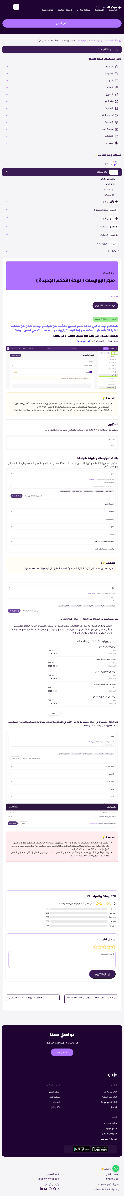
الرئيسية (113, 10)
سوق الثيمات (102, 243)
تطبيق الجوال (113, 251)
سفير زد (110, 143)
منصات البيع (108, 129)
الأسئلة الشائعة (65, 10)
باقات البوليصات (107, 179)
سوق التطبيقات (100, 210)
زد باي (105, 202)
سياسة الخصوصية (108, 1139)
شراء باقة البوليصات (103, 876)
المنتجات (109, 74)
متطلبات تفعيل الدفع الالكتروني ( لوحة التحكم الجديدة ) (91, 999)
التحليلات (109, 136)
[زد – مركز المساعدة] (109, 6)
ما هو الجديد (111, 1128)
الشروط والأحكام (109, 1134)
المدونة (56, 1102)
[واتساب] (115, 1169)
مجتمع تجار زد (83, 10)
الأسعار (114, 1107)
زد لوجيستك (96, 41)
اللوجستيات (109, 195)
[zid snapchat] (54, 1189)
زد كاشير (104, 227)
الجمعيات (109, 108)
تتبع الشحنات (109, 189)
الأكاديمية (99, 10)
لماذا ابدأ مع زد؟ (110, 1092)
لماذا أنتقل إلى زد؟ (109, 1097)
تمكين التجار (54, 1092)
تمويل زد (104, 235)
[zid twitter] (58, 1189)
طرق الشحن (109, 184)
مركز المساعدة (111, 41)
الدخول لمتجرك (62, 23)
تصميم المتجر (107, 115)
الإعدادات (109, 122)
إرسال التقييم (102, 974)
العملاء (110, 87)
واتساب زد (109, 101)
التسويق (110, 94)
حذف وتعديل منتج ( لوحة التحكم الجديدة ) (28, 998)
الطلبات (110, 81)
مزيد (106, 164)
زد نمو (105, 218)
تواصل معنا (47, 10)
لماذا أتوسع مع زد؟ (109, 1102)
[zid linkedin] (41, 1189)
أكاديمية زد (55, 1107)
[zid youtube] (45, 1189)
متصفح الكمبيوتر (103, 306)
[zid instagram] (50, 1189)
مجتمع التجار (54, 1097)
